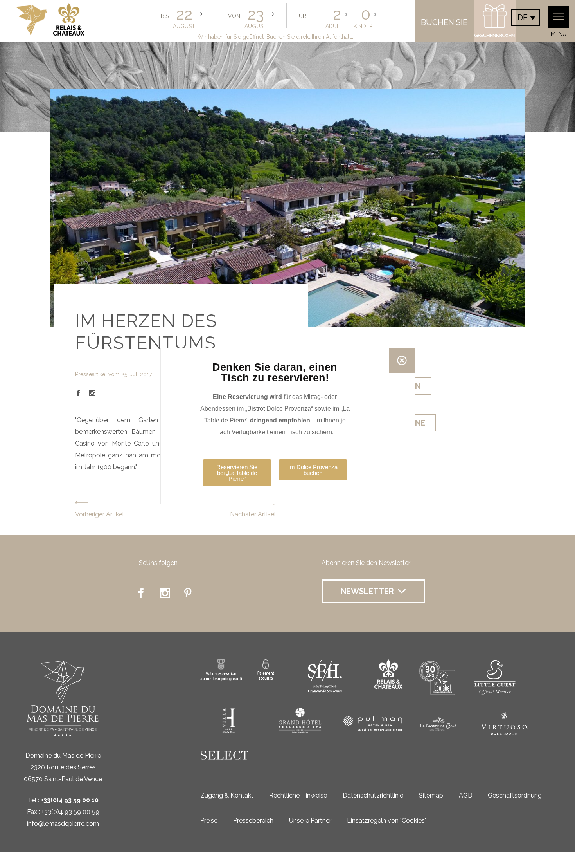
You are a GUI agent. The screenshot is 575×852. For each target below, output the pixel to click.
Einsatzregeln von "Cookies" (386, 820)
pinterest (189, 593)
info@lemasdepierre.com (63, 823)
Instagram (92, 393)
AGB (465, 795)
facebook (141, 593)
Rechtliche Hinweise (298, 795)
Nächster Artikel (253, 514)
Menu (558, 34)
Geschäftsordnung (515, 795)
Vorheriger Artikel (99, 514)
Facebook (78, 393)
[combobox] (525, 17)
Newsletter (367, 591)
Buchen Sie (444, 22)
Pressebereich (253, 820)
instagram (165, 593)
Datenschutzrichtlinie (373, 795)
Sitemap (431, 795)
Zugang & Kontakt (226, 795)
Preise (208, 820)
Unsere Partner (310, 820)
